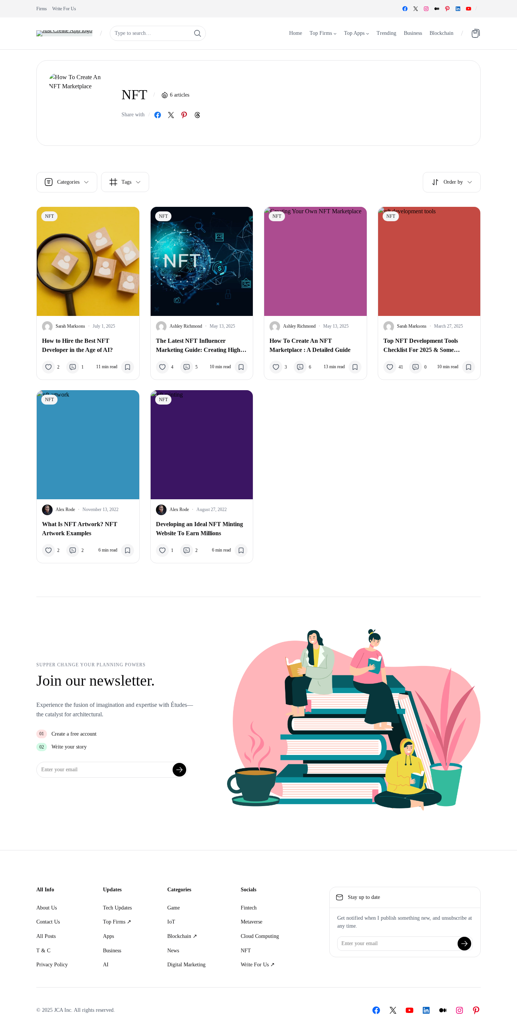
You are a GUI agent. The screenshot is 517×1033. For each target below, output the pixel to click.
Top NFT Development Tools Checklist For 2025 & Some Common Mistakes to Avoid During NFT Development (428, 346)
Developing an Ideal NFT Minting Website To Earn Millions (199, 528)
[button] (452, 182)
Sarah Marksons (70, 326)
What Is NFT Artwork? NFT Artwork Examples (79, 528)
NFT (49, 216)
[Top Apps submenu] (367, 32)
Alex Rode (65, 509)
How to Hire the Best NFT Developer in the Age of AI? (77, 345)
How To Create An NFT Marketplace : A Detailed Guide (309, 345)
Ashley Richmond (186, 326)
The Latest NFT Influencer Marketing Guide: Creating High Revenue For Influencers (198, 346)
